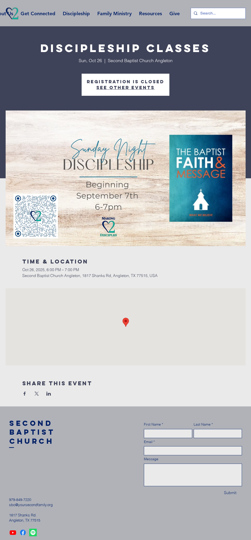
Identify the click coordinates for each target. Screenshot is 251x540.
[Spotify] (33, 532)
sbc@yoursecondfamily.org (31, 504)
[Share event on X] (36, 394)
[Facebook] (23, 532)
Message (151, 459)
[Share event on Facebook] (24, 394)
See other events (125, 87)
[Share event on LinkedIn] (48, 394)
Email (149, 442)
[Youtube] (13, 532)
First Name (153, 424)
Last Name (203, 424)
